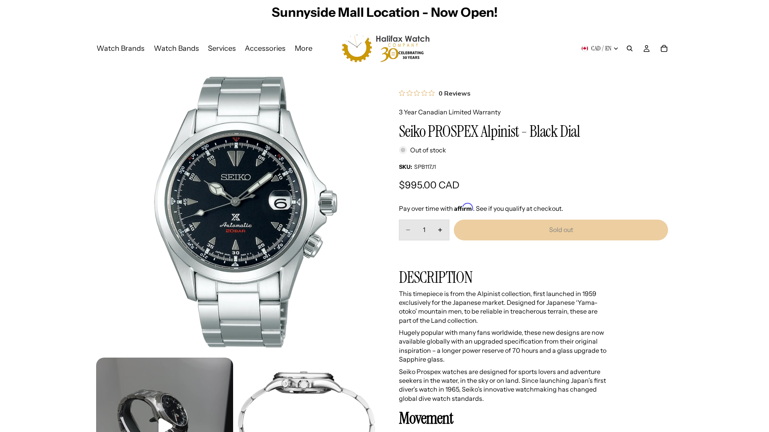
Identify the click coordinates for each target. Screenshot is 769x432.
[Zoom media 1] (235, 213)
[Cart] (664, 48)
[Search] (629, 48)
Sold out (561, 230)
